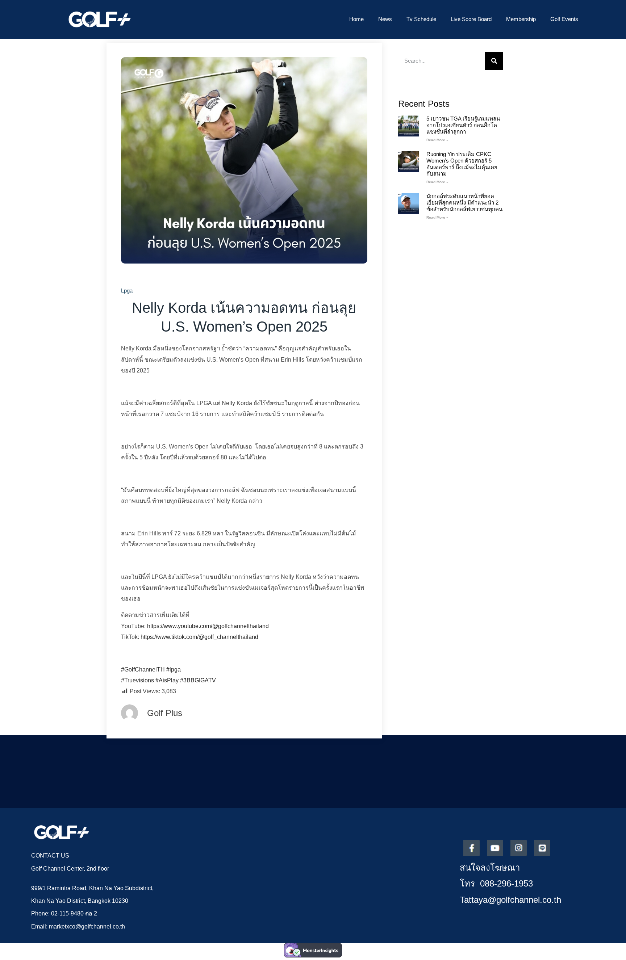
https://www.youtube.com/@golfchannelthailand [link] (208, 626)
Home (356, 19)
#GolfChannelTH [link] (143, 669)
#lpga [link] (173, 669)
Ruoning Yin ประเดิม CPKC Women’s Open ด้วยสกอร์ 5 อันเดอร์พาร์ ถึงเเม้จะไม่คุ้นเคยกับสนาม (461, 164)
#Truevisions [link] (137, 680)
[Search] (494, 61)
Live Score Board (471, 19)
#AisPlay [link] (167, 680)
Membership (521, 19)
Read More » (437, 140)
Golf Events (564, 19)
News (385, 19)
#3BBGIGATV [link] (198, 680)
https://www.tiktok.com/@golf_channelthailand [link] (199, 637)
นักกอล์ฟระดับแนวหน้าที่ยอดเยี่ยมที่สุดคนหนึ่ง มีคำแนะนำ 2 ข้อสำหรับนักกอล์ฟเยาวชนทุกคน (464, 202)
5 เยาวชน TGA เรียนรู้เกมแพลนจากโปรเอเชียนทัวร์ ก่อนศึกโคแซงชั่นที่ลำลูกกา (463, 125)
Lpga (127, 290)
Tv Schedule (421, 19)
